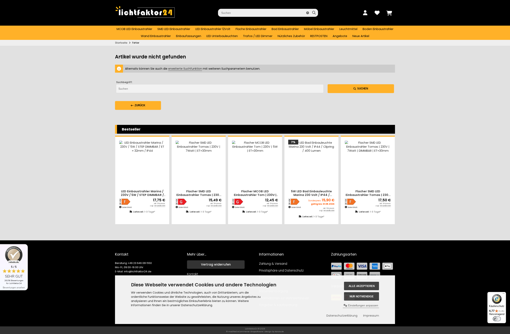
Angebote (340, 36)
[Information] (307, 13)
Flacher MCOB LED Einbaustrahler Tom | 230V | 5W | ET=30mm (255, 193)
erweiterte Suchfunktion (185, 69)
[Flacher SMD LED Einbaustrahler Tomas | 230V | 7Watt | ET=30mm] (199, 164)
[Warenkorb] (389, 13)
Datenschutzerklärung (341, 316)
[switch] (497, 318)
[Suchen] (314, 13)
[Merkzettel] (377, 13)
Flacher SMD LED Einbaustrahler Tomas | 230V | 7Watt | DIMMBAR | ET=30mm (368, 193)
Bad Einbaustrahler (285, 29)
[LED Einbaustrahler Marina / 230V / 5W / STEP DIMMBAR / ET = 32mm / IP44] (142, 164)
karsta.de (279, 331)
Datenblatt (127, 207)
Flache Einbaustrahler (251, 29)
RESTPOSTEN (318, 36)
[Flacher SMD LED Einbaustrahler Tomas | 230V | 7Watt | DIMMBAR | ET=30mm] (368, 164)
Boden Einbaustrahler (378, 29)
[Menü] (503, 294)
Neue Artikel (360, 36)
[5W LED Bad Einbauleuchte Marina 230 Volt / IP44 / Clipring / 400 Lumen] (311, 164)
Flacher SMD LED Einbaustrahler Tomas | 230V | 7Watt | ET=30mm (198, 193)
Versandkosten (159, 206)
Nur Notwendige (362, 296)
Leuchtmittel (348, 29)
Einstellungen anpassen (362, 305)
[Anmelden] (365, 13)
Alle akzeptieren (362, 286)
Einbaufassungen (188, 36)
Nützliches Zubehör (291, 36)
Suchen (360, 88)
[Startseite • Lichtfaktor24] (145, 20)
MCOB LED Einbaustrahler (134, 29)
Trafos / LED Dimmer (257, 36)
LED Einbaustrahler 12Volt (212, 29)
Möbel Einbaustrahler (319, 29)
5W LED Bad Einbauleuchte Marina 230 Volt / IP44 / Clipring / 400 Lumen (311, 193)
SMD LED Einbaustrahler (173, 29)
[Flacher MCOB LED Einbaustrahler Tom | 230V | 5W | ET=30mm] (255, 164)
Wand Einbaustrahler (156, 36)
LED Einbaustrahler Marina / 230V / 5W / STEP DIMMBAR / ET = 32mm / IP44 (142, 193)
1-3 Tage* (149, 211)
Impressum (371, 316)
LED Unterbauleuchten (222, 36)
